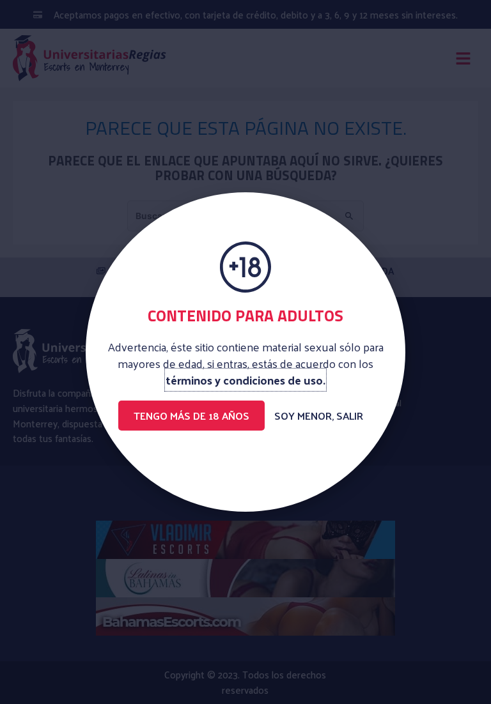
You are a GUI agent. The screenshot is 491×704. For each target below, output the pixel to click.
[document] (245, 352)
